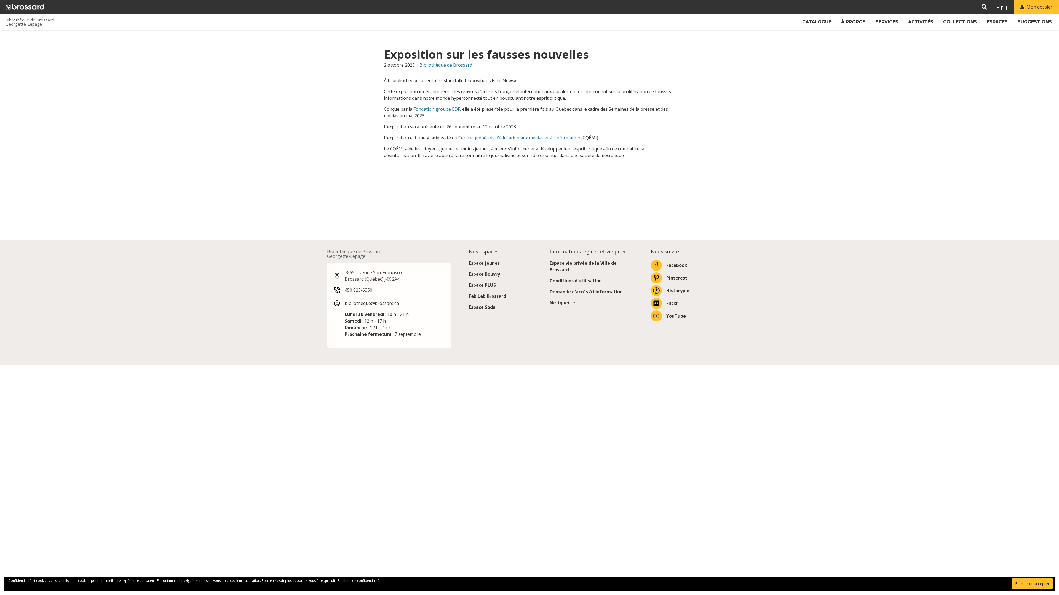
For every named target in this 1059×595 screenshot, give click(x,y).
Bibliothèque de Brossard (445, 65)
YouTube (676, 316)
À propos (853, 22)
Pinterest (676, 278)
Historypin (677, 291)
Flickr (672, 303)
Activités (920, 22)
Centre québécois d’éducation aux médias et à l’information (519, 138)
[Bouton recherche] (984, 7)
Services (887, 22)
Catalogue (816, 22)
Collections (960, 22)
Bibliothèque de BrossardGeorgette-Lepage (30, 22)
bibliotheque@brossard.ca (372, 303)
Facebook (676, 265)
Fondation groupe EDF (436, 109)
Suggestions (1035, 22)
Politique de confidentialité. (359, 580)
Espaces (997, 22)
